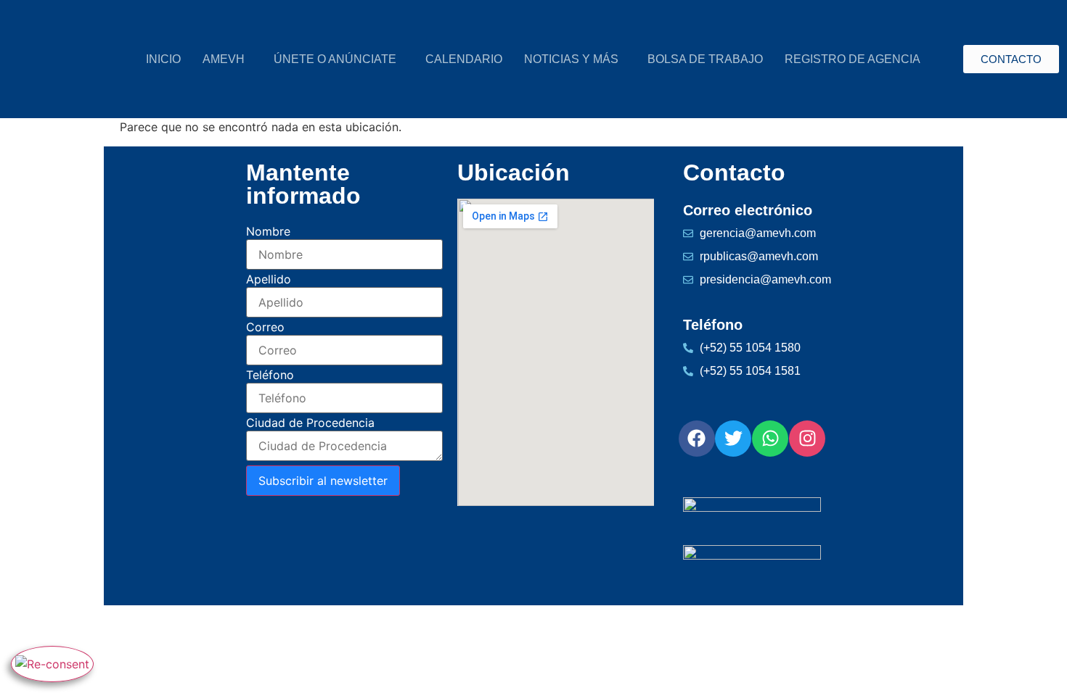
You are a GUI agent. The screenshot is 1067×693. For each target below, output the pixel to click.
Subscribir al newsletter (323, 480)
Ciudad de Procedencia (310, 422)
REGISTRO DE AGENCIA (852, 59)
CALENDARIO (463, 59)
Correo (265, 327)
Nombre (268, 231)
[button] (227, 59)
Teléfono (270, 375)
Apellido (268, 279)
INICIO (163, 59)
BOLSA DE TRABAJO (705, 59)
